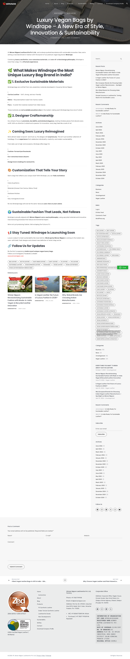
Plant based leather (39, 261)
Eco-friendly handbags (103, 252)
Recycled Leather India (103, 298)
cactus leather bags (103, 236)
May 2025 (99, 157)
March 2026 (99, 133)
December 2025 (101, 142)
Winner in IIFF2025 (101, 335)
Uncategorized (58, 13)
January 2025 (100, 169)
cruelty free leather (103, 243)
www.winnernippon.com (16, 256)
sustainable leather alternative (106, 311)
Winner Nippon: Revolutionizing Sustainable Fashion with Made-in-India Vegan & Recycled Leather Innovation (20, 300)
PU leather (64, 261)
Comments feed (101, 215)
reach (108, 292)
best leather (110, 230)
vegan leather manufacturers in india (21, 267)
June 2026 (99, 127)
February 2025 (100, 166)
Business (68, 279)
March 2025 (99, 163)
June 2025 (99, 154)
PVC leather (74, 261)
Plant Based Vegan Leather (104, 286)
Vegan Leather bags (72, 264)
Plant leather (53, 261)
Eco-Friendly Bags (114, 249)
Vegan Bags (46, 264)
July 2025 (99, 151)
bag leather (13, 261)
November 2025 (101, 145)
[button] (122, 267)
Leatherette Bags (102, 270)
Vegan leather (58, 264)
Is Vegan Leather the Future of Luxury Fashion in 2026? (108, 79)
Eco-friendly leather (103, 255)
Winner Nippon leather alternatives (107, 339)
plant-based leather (103, 280)
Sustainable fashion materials (105, 305)
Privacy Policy (41, 655)
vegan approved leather (32, 264)
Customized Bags (101, 249)
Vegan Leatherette (102, 320)
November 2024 (101, 175)
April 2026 (99, 130)
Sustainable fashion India (104, 301)
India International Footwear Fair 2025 (108, 267)
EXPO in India (115, 255)
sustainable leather (15, 264)
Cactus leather (24, 261)
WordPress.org (100, 218)
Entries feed (100, 212)
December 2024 (101, 172)
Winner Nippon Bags (115, 335)
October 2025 (100, 148)
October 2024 (100, 178)
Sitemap (48, 655)
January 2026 (100, 139)
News (97, 192)
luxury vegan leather (103, 274)
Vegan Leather (71, 13)
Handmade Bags (101, 258)
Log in (97, 209)
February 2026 (100, 136)
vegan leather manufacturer (105, 323)
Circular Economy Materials (105, 239)
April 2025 (99, 160)
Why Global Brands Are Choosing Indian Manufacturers (72, 298)
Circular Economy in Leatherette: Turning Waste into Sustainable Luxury (108, 96)
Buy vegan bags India (103, 233)
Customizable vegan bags (104, 246)
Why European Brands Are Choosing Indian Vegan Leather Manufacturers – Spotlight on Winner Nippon (109, 85)
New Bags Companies (102, 277)
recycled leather (102, 295)
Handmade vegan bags (103, 261)
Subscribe (101, 434)
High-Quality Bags (102, 264)
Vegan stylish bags (102, 329)
